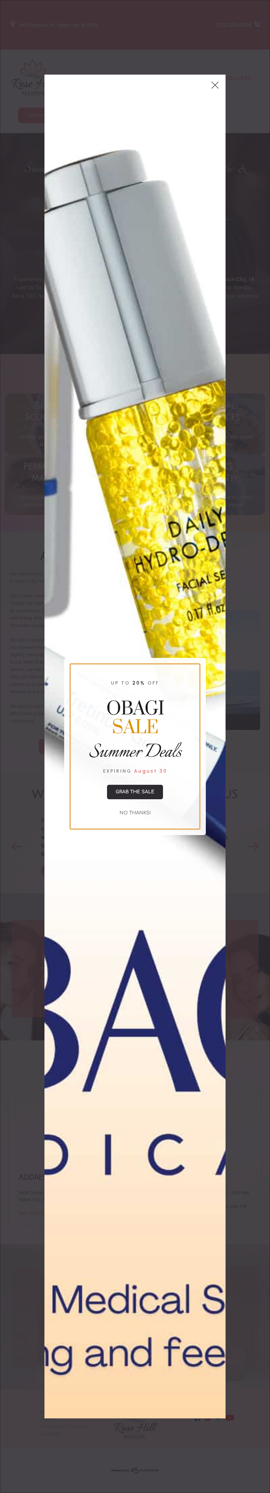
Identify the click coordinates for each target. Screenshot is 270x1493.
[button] (215, 85)
